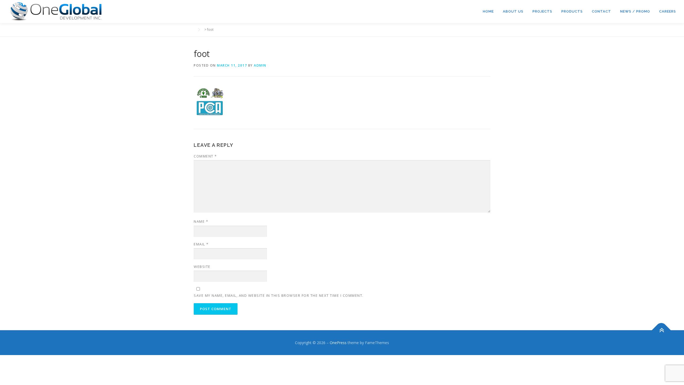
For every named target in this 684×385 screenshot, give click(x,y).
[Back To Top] (661, 330)
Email (201, 244)
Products (572, 11)
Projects (542, 11)
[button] (56, 11)
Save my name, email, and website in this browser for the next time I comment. (279, 295)
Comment (205, 156)
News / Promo (635, 11)
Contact (601, 11)
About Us (513, 11)
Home (488, 11)
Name (201, 221)
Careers (667, 11)
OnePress (338, 342)
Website (202, 266)
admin (260, 65)
